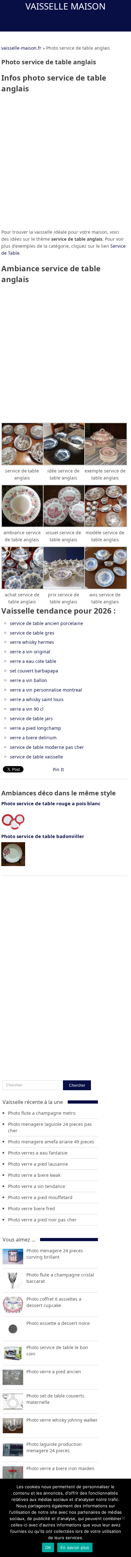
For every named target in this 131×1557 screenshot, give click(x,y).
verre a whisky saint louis (37, 699)
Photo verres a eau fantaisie (37, 1153)
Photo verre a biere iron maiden (60, 1468)
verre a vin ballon (28, 680)
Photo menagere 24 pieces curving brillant (54, 1254)
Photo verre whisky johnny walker (62, 1420)
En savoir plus (74, 1547)
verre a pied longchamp (35, 728)
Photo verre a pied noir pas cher (42, 1220)
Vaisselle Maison (65, 6)
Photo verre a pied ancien (53, 1372)
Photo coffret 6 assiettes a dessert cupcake (53, 1302)
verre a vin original (30, 652)
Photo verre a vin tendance (36, 1186)
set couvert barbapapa (34, 671)
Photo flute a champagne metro (41, 1113)
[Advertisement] (65, 163)
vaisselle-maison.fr (21, 48)
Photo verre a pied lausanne (38, 1164)
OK (48, 1547)
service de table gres (32, 633)
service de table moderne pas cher (47, 747)
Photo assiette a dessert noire (58, 1323)
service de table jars (31, 718)
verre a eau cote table (33, 661)
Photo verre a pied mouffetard (40, 1197)
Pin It (58, 769)
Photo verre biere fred (31, 1208)
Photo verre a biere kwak (34, 1175)
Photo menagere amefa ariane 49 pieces (51, 1142)
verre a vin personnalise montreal (46, 690)
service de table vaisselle (36, 757)
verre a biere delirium (33, 738)
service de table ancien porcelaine (46, 623)
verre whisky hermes (32, 642)
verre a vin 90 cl (27, 709)
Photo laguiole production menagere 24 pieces (54, 1447)
